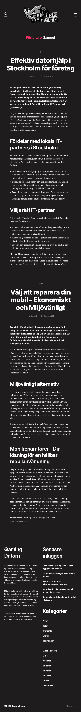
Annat (45, 621)
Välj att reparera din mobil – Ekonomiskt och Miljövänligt (40, 300)
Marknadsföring (50, 651)
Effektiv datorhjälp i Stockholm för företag (40, 64)
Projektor (47, 661)
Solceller (47, 676)
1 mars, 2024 (49, 76)
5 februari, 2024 (49, 316)
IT (40, 52)
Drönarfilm (47, 631)
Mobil (40, 284)
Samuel (35, 76)
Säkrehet (47, 671)
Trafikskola (48, 686)
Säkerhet (47, 666)
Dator (45, 626)
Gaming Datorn (18, 706)
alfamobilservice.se (18, 521)
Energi (46, 636)
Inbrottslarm (48, 641)
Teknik (46, 681)
